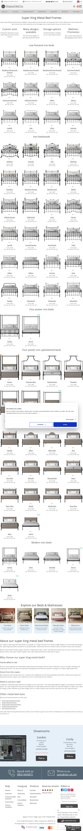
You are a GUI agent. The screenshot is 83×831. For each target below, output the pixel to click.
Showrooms (21, 793)
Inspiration (8, 793)
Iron (40, 817)
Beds (35, 817)
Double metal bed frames (9, 706)
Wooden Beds (34, 800)
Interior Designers (21, 804)
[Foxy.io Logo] (29, 827)
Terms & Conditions (8, 806)
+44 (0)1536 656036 (70, 751)
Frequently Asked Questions (10, 798)
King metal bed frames (9, 708)
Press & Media (22, 800)
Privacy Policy (9, 802)
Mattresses (33, 803)
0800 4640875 (25, 774)
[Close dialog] (79, 807)
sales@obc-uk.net (67, 774)
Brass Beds (33, 797)
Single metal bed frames (9, 703)
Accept (65, 424)
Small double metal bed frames (11, 704)
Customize (40, 424)
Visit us (41, 758)
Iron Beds (33, 790)
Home (25, 817)
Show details (70, 419)
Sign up (68, 823)
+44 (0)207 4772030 (41, 749)
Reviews (7, 790)
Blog (19, 797)
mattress (70, 38)
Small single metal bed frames (11, 701)
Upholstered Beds (35, 793)
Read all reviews (47, 793)
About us (20, 790)
